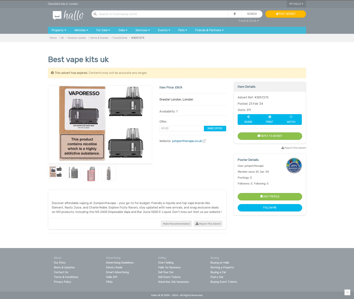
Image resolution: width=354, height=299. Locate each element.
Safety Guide (114, 267)
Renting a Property (222, 267)
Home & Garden (99, 38)
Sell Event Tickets (169, 277)
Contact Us (61, 272)
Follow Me (270, 207)
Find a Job (216, 277)
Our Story (60, 262)
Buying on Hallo (219, 262)
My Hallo (295, 4)
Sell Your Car (165, 272)
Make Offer (215, 128)
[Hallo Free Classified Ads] (68, 15)
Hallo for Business (169, 267)
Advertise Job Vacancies (173, 281)
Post (287, 14)
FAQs (109, 281)
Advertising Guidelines (120, 262)
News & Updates (64, 267)
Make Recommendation (176, 223)
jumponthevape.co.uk (187, 141)
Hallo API (111, 277)
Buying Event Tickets (223, 281)
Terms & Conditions (66, 277)
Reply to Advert (271, 136)
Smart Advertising (117, 272)
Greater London (77, 38)
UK (62, 38)
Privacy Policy (62, 281)
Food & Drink (120, 38)
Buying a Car (218, 272)
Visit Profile (271, 196)
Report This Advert (210, 223)
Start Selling (165, 262)
